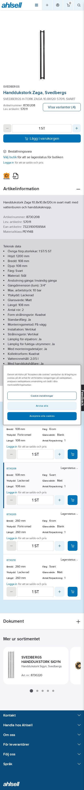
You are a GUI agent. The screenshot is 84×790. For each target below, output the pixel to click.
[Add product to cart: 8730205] (72, 546)
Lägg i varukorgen (44, 138)
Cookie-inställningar (42, 396)
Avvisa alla (42, 406)
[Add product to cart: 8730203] (72, 454)
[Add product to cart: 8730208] (72, 500)
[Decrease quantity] (7, 128)
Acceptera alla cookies (42, 416)
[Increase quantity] (77, 128)
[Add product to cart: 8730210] (72, 592)
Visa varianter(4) (62, 107)
